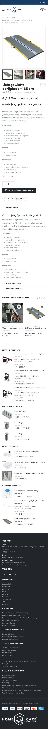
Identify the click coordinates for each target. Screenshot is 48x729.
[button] (4, 10)
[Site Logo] (14, 10)
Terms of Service (8, 666)
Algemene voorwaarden (10, 648)
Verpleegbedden (8, 683)
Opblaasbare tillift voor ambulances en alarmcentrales (21, 690)
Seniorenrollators (8, 623)
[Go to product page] (12, 313)
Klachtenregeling (8, 655)
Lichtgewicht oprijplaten (9, 326)
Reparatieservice (8, 678)
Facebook (4, 199)
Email (21, 199)
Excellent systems (8, 675)
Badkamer (6, 594)
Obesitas (5, 604)
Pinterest (17, 199)
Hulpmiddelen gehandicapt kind (13, 615)
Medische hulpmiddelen (10, 620)
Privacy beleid (7, 653)
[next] (44, 85)
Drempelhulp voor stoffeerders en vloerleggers (19, 685)
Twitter (8, 199)
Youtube (10, 574)
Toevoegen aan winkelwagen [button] (19, 307)
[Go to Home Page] (3, 18)
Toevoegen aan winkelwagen (20, 190)
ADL (3, 602)
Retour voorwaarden (9, 650)
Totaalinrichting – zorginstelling (13, 693)
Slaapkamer (6, 599)
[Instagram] (44, 2)
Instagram (15, 574)
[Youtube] (40, 2)
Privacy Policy (6, 664)
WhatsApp (25, 199)
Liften (4, 592)
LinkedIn (13, 199)
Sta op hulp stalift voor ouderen (13, 688)
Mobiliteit (5, 589)
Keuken (5, 597)
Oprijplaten (6, 586)
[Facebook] (36, 2)
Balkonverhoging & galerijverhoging (14, 613)
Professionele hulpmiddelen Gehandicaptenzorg (19, 618)
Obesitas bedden (8, 625)
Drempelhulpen (7, 584)
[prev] (40, 85)
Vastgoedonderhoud (9, 680)
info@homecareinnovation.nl (12, 557)
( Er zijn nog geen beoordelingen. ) (23, 92)
